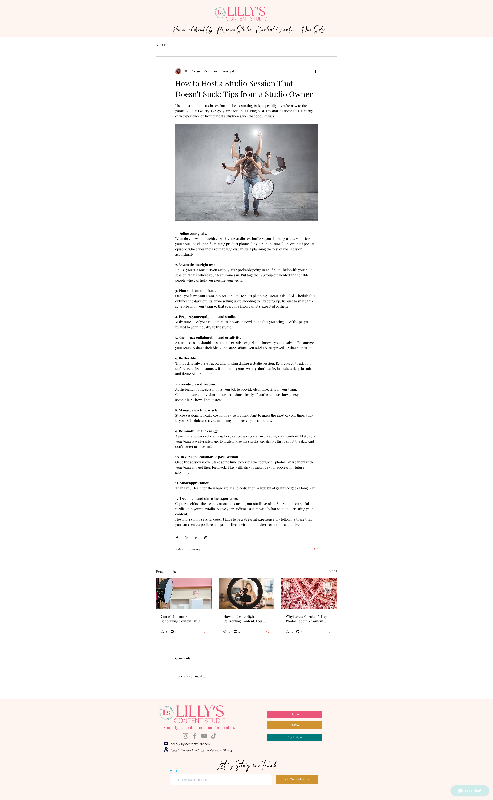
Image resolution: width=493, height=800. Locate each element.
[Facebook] (195, 736)
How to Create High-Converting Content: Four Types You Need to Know (243, 618)
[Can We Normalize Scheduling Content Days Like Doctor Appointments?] (184, 593)
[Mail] (166, 743)
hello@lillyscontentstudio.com (191, 744)
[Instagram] (185, 736)
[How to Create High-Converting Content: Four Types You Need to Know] (246, 593)
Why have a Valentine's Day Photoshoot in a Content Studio (306, 618)
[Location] (166, 750)
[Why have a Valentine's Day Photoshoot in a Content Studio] (309, 593)
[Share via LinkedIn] (196, 537)
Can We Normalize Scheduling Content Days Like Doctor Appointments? (184, 618)
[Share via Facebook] (177, 537)
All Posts (161, 45)
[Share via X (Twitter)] (186, 537)
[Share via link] (205, 537)
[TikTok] (213, 736)
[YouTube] (204, 736)
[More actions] (315, 71)
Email (173, 771)
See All (333, 571)
